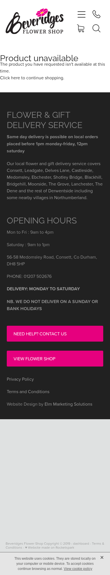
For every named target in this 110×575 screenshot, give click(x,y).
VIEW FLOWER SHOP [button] (34, 358)
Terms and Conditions (28, 391)
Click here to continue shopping (31, 77)
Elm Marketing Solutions (68, 404)
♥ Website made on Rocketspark (49, 547)
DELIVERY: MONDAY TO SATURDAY (43, 289)
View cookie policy (78, 569)
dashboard (81, 543)
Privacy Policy (20, 379)
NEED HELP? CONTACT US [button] (40, 334)
